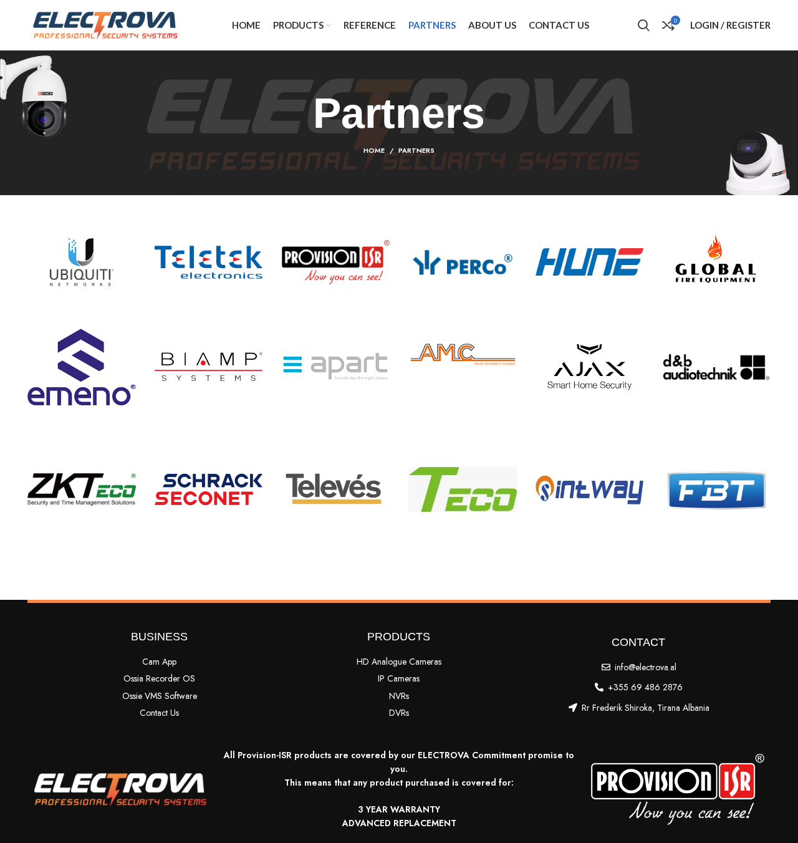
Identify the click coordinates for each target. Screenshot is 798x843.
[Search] (644, 24)
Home (374, 150)
